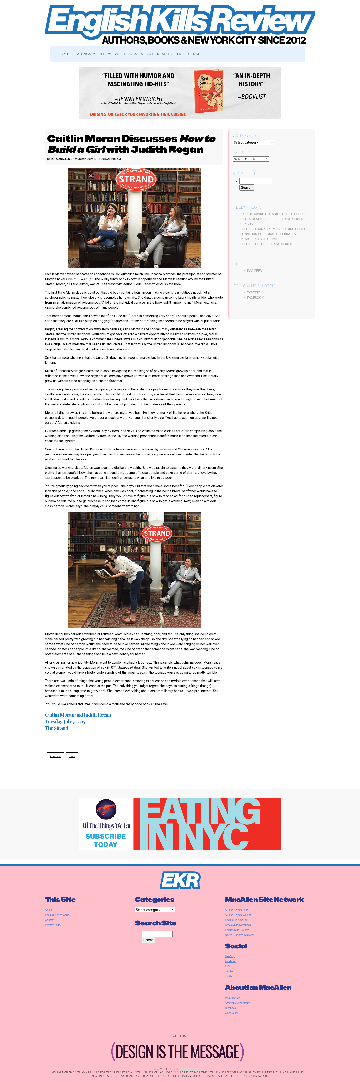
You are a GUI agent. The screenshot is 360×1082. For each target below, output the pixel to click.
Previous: (55, 757)
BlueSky (230, 956)
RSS (227, 966)
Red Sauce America (236, 920)
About (147, 54)
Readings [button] (82, 54)
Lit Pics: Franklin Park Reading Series (273, 229)
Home (63, 54)
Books (130, 54)
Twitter (254, 293)
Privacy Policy (53, 925)
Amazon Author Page (237, 1003)
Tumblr (229, 971)
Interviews (109, 54)
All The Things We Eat (238, 915)
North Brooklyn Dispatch (239, 935)
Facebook (255, 298)
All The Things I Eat (236, 910)
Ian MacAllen (60, 158)
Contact (49, 920)
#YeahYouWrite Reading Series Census (273, 214)
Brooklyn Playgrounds (238, 925)
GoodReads (232, 1013)
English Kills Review (237, 930)
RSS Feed (254, 271)
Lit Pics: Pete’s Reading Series (266, 244)
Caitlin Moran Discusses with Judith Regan (131, 143)
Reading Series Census (180, 54)
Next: (72, 757)
